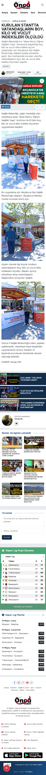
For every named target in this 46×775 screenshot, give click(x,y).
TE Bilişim (28, 772)
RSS (8, 765)
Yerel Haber (30, 690)
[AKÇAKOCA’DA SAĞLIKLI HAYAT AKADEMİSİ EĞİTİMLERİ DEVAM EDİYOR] (34, 466)
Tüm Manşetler (32, 740)
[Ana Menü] (2, 5)
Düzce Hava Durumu (35, 724)
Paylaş (6, 107)
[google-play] (33, 756)
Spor (33, 13)
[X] (19, 683)
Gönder (6, 537)
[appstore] (13, 756)
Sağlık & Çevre (19, 21)
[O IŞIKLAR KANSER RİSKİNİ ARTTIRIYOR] (34, 442)
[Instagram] (23, 683)
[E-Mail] (16, 424)
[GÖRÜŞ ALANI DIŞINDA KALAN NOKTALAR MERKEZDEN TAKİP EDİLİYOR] (34, 489)
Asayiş (5, 13)
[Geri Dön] (6, 768)
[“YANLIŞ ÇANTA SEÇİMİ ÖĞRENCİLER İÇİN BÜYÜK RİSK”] (12, 466)
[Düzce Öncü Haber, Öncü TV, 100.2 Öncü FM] (22, 5)
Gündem (24, 13)
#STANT (6, 66)
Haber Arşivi (31, 748)
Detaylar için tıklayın (23, 607)
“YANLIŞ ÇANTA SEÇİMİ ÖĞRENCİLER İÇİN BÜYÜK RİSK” (11, 475)
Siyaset (13, 13)
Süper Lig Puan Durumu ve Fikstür (11, 741)
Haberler (5, 21)
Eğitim (22, 690)
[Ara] (42, 5)
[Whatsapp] (31, 683)
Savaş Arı (19, 419)
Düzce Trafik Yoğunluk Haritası (34, 733)
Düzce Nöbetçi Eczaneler (8, 725)
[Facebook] (14, 683)
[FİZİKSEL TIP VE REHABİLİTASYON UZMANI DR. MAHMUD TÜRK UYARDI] (12, 442)
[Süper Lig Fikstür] (43, 615)
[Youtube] (27, 683)
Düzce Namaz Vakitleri (8, 733)
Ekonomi (14, 690)
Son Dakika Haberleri (12, 748)
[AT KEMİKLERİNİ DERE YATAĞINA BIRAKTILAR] (12, 489)
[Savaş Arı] (7, 420)
